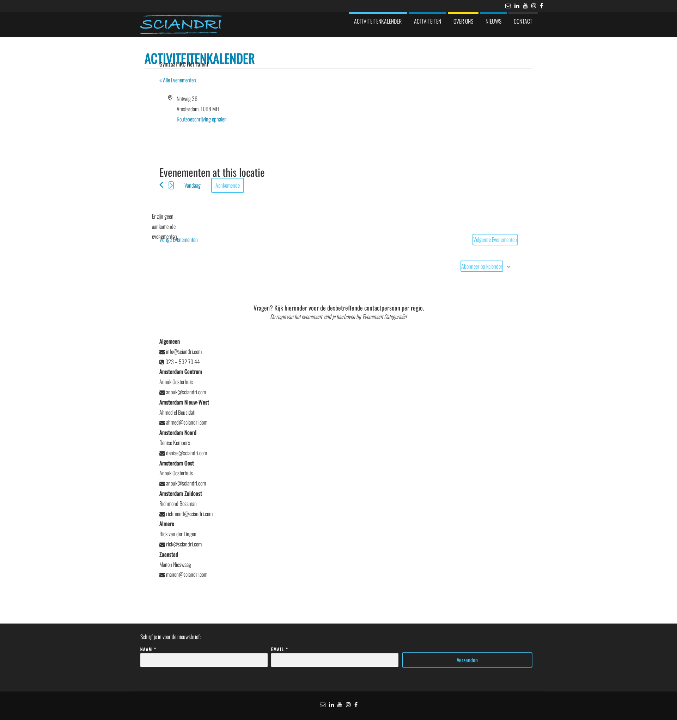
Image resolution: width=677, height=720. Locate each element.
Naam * (148, 649)
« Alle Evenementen (177, 80)
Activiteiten (427, 21)
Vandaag (192, 185)
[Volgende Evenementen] (171, 185)
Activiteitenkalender (378, 21)
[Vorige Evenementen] (161, 184)
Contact (523, 21)
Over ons (463, 21)
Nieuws (493, 21)
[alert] (165, 226)
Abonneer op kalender (481, 266)
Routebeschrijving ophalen (202, 119)
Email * (279, 649)
